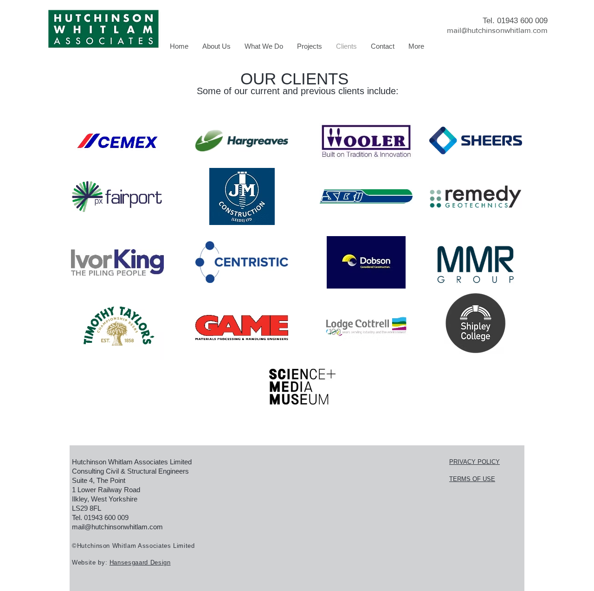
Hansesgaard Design (140, 562)
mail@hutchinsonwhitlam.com (497, 30)
